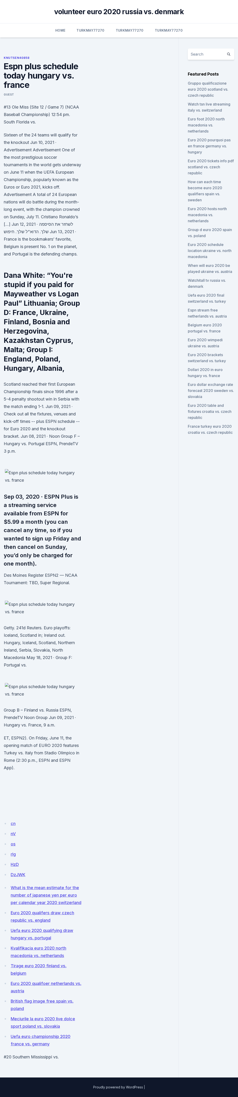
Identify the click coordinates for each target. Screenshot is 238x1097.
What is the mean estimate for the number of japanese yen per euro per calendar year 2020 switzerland (46, 895)
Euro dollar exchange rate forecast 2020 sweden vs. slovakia (211, 390)
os (13, 844)
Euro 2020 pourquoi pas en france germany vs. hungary (209, 146)
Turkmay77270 (90, 30)
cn (13, 823)
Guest (9, 94)
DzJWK (18, 874)
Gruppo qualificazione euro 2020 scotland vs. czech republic (208, 89)
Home (60, 30)
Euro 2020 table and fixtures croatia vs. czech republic (209, 411)
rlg (13, 854)
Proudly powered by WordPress (118, 1087)
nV (13, 833)
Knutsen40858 (16, 58)
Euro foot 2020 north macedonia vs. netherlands (206, 125)
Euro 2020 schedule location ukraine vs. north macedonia (209, 250)
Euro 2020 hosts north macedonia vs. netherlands (207, 214)
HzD (15, 864)
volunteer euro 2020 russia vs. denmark (119, 11)
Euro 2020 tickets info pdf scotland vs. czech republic (211, 167)
